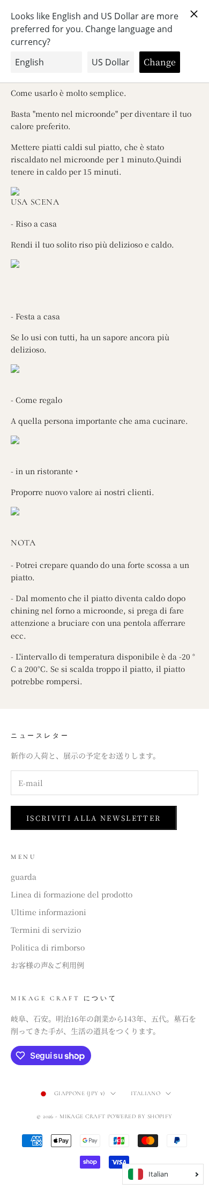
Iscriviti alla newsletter (93, 818)
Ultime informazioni (48, 912)
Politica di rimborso (48, 947)
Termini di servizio (46, 929)
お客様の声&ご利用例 (47, 965)
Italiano (146, 1093)
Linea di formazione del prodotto (71, 894)
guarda (23, 876)
